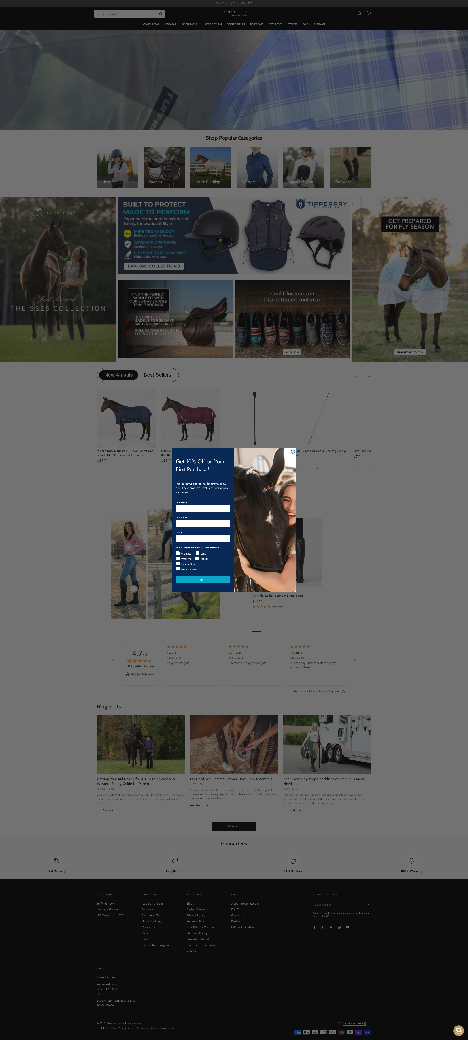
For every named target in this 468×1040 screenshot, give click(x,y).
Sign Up (203, 579)
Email (179, 532)
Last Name (181, 517)
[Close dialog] (293, 451)
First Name (181, 502)
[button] (458, 1030)
